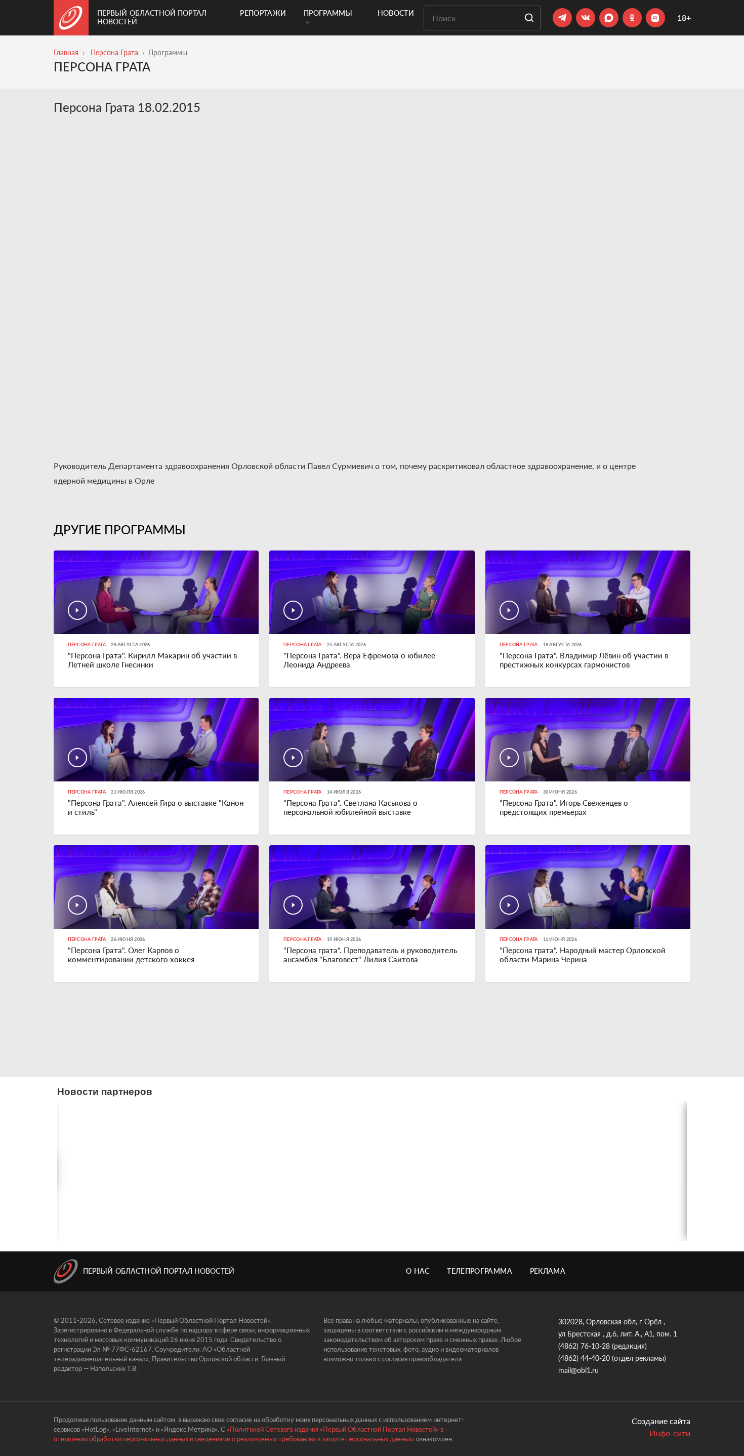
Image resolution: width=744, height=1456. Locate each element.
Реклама (547, 1271)
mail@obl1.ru (578, 1370)
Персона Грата (114, 52)
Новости (396, 13)
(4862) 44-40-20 (584, 1358)
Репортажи (263, 13)
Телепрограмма (479, 1271)
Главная (66, 52)
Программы (328, 13)
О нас (418, 1271)
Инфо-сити (669, 1433)
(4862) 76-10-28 (584, 1346)
